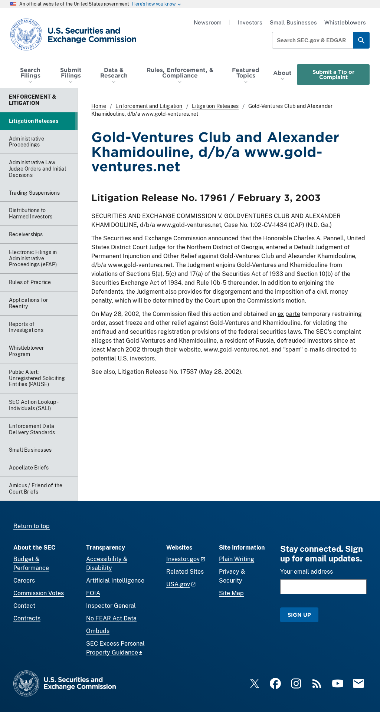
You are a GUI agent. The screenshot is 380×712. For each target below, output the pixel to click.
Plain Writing (236, 559)
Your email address (306, 571)
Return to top (31, 526)
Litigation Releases (215, 106)
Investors (250, 22)
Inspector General (111, 605)
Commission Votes (38, 593)
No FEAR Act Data (111, 618)
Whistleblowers (345, 22)
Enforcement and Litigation (148, 106)
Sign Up (299, 615)
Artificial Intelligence (115, 580)
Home (98, 106)
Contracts (26, 618)
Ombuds (97, 630)
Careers (24, 580)
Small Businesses (293, 22)
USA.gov (178, 584)
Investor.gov (183, 559)
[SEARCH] (361, 40)
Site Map (231, 593)
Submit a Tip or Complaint (333, 74)
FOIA (93, 593)
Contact (24, 605)
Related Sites (185, 571)
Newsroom (208, 22)
